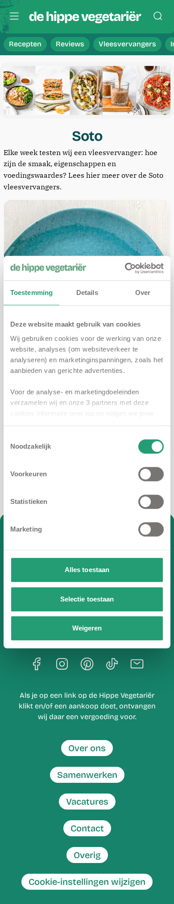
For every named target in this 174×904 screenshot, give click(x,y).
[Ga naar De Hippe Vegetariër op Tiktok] (112, 664)
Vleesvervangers (127, 44)
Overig (87, 855)
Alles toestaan (87, 569)
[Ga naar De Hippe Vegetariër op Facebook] (37, 664)
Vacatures (87, 801)
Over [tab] (142, 292)
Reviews (70, 44)
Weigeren (87, 628)
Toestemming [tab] (31, 292)
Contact (87, 828)
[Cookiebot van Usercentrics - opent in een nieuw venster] (125, 268)
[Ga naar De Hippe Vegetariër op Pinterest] (87, 664)
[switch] (151, 474)
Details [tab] (87, 292)
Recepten (25, 44)
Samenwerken (87, 774)
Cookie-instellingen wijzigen (87, 881)
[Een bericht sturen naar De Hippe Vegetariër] (137, 664)
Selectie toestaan (87, 599)
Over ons (87, 748)
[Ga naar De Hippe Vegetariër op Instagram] (62, 664)
